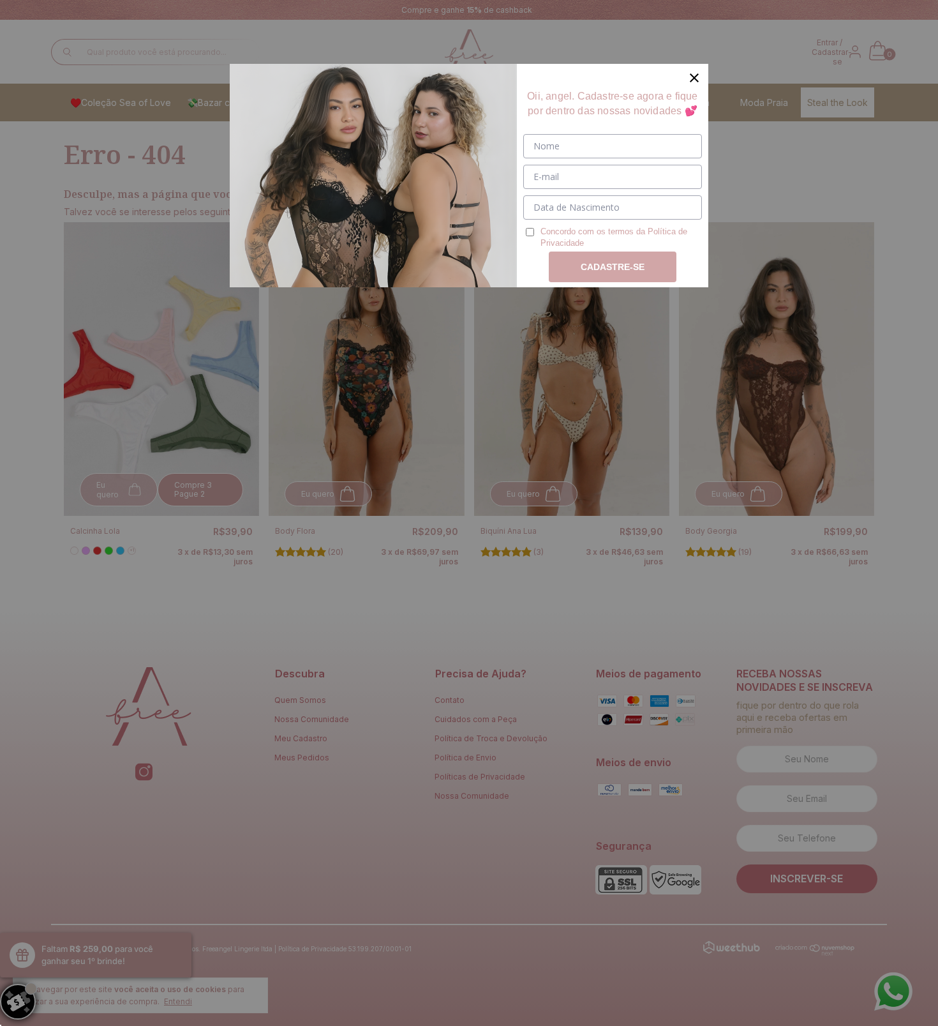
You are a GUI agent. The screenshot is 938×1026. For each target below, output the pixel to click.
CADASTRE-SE (612, 267)
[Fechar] (694, 77)
